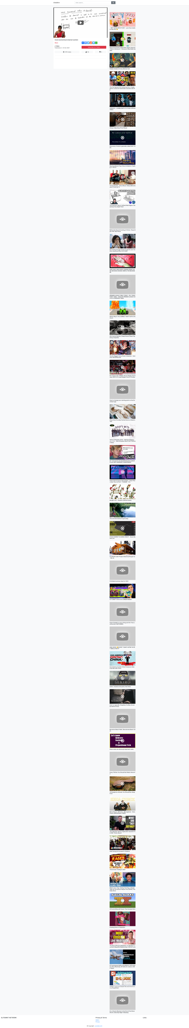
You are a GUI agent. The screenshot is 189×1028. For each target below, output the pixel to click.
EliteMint (57, 3)
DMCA (97, 1020)
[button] (113, 2)
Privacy (98, 1022)
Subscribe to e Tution (94, 47)
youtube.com (98, 1026)
